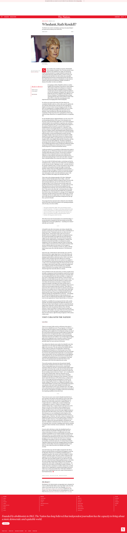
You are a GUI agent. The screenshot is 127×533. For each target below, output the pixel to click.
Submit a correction (45, 475)
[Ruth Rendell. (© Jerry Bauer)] (52, 48)
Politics (4, 498)
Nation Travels (80, 506)
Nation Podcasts (81, 508)
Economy (5, 501)
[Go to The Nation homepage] (64, 17)
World (4, 500)
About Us (79, 498)
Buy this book (34, 94)
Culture (4, 503)
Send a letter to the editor (54, 475)
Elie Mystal (45, 482)
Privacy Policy (79, 0)
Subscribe (117, 17)
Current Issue (43, 498)
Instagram (117, 501)
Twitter (116, 500)
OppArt (4, 506)
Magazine (6, 17)
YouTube (116, 503)
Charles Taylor (44, 31)
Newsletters (13, 17)
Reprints (42, 505)
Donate (6, 523)
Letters (4, 510)
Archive (42, 501)
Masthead (42, 500)
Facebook (117, 498)
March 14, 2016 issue (34, 71)
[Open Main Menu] (1, 17)
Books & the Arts (45, 21)
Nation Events (80, 503)
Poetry (4, 508)
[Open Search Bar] (125, 16)
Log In (122, 17)
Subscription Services (44, 503)
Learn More (45, 321)
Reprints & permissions (63, 475)
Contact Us (80, 500)
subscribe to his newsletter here (60, 491)
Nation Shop (80, 505)
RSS (116, 505)
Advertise (79, 501)
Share (72, 31)
